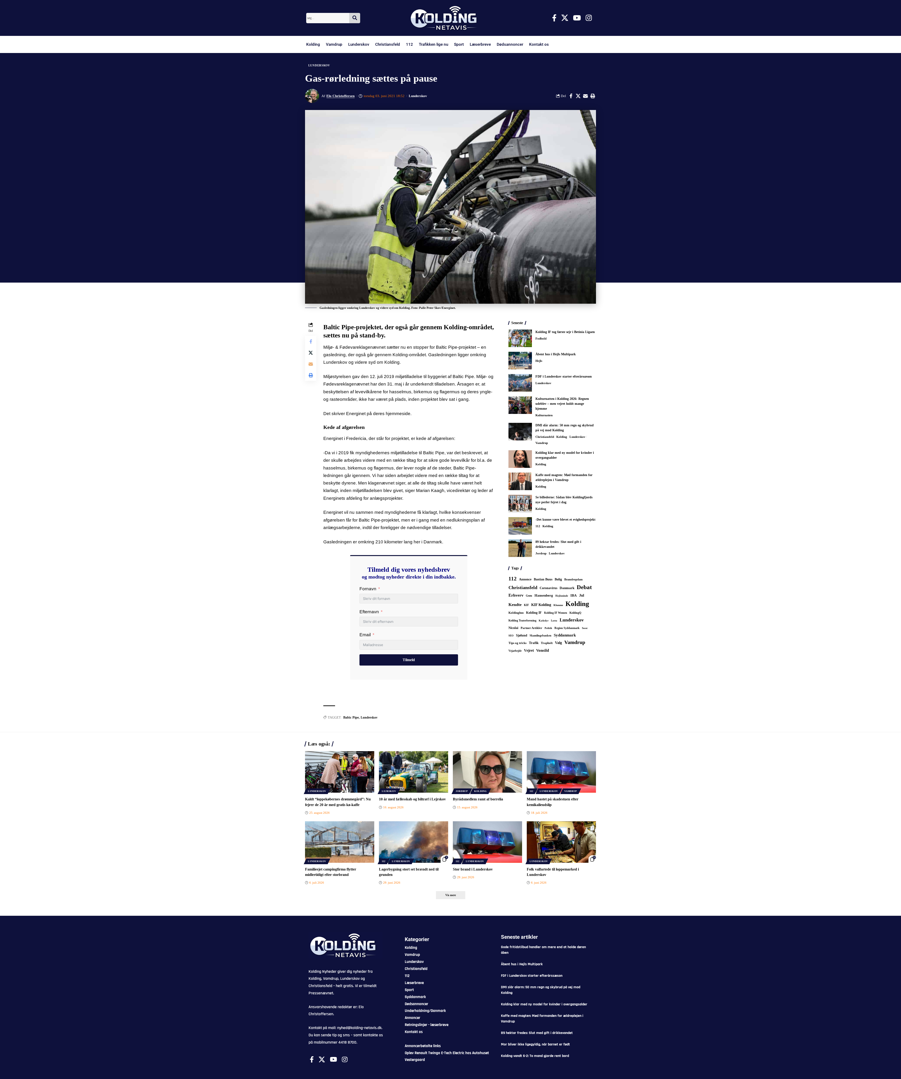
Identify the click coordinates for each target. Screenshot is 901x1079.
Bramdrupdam (573, 579)
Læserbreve (480, 44)
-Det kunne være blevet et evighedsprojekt (565, 519)
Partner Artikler (531, 628)
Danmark (567, 588)
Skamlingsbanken (540, 635)
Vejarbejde (515, 650)
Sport (459, 44)
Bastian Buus (543, 579)
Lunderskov (358, 44)
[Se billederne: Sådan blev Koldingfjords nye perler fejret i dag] (520, 503)
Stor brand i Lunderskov (473, 869)
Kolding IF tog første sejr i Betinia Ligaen (565, 332)
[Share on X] (578, 96)
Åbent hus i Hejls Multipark (555, 354)
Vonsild (542, 650)
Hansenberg (543, 595)
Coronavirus (548, 588)
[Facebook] (554, 18)
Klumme (558, 605)
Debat (584, 587)
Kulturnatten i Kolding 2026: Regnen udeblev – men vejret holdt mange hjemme (562, 403)
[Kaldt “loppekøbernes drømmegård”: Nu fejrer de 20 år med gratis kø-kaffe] (339, 772)
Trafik (533, 643)
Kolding (313, 44)
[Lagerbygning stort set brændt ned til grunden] (413, 842)
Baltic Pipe (351, 717)
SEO (511, 635)
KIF (526, 605)
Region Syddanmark (567, 628)
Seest (585, 628)
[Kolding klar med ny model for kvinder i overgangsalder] (520, 459)
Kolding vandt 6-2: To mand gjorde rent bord (535, 1055)
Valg (558, 642)
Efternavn (369, 611)
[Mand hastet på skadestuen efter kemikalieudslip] (561, 772)
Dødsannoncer (510, 44)
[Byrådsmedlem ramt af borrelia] (487, 772)
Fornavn (367, 588)
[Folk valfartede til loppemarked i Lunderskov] (561, 842)
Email (365, 634)
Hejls (538, 361)
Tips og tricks (517, 643)
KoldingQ (575, 612)
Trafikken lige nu (433, 44)
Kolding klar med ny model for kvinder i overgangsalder (544, 1004)
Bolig (558, 579)
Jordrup (540, 553)
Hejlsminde (561, 595)
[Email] (585, 96)
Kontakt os (539, 44)
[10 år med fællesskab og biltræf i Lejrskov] (413, 772)
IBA (573, 595)
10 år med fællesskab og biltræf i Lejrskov (412, 799)
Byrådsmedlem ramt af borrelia (478, 799)
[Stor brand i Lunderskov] (487, 842)
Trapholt (547, 643)
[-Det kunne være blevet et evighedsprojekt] (520, 526)
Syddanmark (565, 635)
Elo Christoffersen (340, 96)
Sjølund (521, 635)
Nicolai (513, 628)
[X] (564, 18)
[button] (592, 96)
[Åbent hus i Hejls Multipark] (520, 360)
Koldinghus (516, 612)
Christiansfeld (387, 44)
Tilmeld (409, 660)
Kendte (515, 604)
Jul (581, 595)
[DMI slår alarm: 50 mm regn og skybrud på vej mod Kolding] (520, 431)
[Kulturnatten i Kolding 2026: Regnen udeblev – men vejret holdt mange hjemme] (520, 405)
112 (409, 44)
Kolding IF (534, 612)
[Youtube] (577, 18)
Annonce (525, 579)
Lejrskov (389, 791)
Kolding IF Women (555, 612)
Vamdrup (334, 44)
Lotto (554, 620)
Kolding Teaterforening (522, 620)
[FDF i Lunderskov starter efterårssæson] (520, 383)
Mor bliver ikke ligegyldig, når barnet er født (535, 1044)
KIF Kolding (541, 605)
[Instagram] (588, 18)
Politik (548, 628)
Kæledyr (544, 620)
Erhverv (515, 595)
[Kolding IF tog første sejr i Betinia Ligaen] (520, 338)
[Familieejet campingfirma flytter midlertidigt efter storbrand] (339, 842)
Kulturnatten (544, 415)
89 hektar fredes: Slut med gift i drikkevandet (537, 1032)
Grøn (529, 595)
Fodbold (540, 338)
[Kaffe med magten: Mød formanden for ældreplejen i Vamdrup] (520, 481)
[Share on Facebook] (571, 96)
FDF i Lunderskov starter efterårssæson (563, 376)
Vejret (529, 650)
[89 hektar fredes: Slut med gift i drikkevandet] (520, 548)
